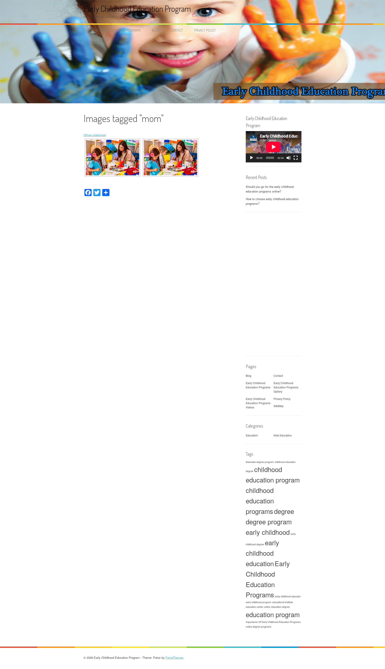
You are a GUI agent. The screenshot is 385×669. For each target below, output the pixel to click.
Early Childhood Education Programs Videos (258, 403)
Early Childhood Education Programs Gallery (286, 387)
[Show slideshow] (95, 135)
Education (252, 435)
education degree (280, 606)
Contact (177, 30)
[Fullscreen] (295, 158)
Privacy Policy (205, 30)
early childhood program (258, 602)
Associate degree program (260, 462)
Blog (156, 30)
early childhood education (262, 553)
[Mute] (288, 158)
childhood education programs (260, 500)
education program (273, 614)
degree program (269, 521)
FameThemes (174, 657)
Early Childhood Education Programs (112, 30)
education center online (258, 606)
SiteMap (279, 406)
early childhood (268, 532)
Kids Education (283, 435)
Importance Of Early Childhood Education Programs (273, 622)
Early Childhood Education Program (137, 8)
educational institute (282, 602)
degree (284, 511)
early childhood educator (288, 596)
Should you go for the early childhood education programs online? (270, 188)
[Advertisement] (192, 70)
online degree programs (258, 626)
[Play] (251, 158)
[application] (273, 146)
